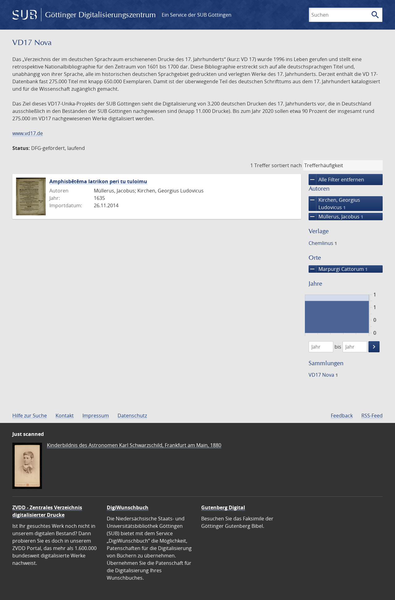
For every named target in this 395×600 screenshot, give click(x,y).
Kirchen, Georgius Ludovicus (334, 203)
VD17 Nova (323, 374)
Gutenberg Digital (223, 507)
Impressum (95, 415)
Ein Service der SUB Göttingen (196, 14)
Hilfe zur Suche (29, 415)
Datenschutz (132, 415)
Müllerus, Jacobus (336, 216)
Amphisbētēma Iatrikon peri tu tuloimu (98, 181)
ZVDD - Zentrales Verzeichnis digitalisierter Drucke (47, 511)
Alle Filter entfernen (336, 179)
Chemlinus (323, 243)
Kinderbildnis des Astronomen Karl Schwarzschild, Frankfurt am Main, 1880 (134, 445)
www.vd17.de (27, 133)
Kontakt (65, 415)
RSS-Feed (372, 415)
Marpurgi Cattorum (338, 269)
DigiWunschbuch (127, 507)
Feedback (342, 415)
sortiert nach (287, 165)
